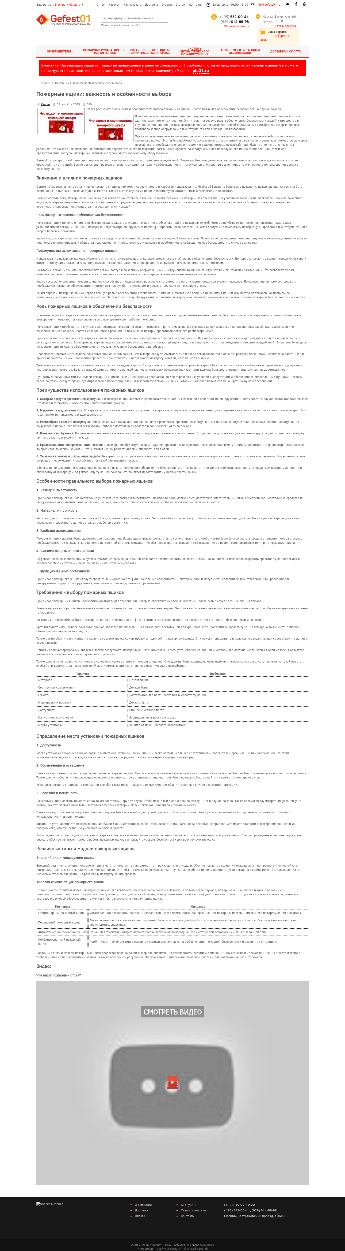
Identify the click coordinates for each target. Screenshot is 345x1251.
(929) (235, 21)
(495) (234, 16)
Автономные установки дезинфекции (240, 51)
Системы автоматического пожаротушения (194, 51)
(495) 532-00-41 (237, 1210)
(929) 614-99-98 (264, 1210)
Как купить (188, 1205)
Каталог (114, 4)
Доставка (151, 4)
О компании (143, 1205)
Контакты (195, 4)
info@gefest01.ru (268, 4)
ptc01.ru (201, 70)
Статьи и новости (193, 1210)
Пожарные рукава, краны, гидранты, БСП (104, 51)
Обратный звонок (236, 26)
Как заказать (132, 4)
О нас (100, 4)
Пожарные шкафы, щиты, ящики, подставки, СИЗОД (150, 51)
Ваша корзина (278, 32)
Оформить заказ (274, 38)
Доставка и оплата (285, 51)
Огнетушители (59, 51)
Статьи (180, 4)
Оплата (167, 4)
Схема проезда (285, 26)
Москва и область (67, 4)
